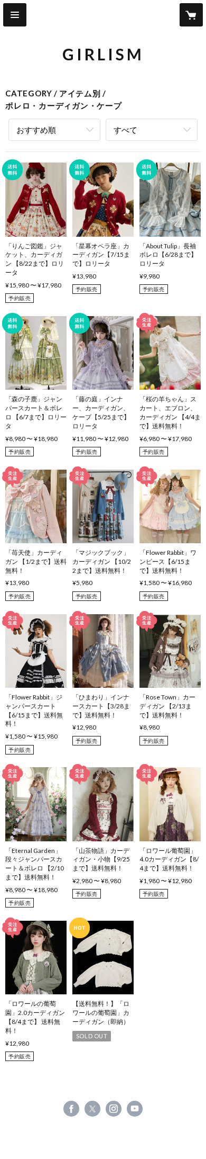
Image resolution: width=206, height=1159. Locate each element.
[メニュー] (14, 14)
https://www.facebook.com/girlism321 (71, 1109)
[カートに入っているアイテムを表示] (191, 14)
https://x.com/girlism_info (92, 1109)
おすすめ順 (36, 129)
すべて (125, 129)
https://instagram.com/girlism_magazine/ (113, 1109)
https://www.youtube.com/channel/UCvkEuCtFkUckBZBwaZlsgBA (135, 1109)
